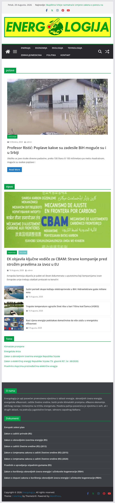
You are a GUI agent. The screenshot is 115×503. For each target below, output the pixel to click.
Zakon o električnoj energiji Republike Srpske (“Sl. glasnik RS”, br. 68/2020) (41, 361)
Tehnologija (75, 47)
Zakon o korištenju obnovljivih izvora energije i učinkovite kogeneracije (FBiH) (43, 471)
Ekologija (57, 47)
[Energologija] (7, 51)
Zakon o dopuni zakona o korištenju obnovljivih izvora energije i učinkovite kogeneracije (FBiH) (52, 477)
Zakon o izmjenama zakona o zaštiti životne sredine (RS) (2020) (36, 458)
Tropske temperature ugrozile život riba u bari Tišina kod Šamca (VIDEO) (62, 306)
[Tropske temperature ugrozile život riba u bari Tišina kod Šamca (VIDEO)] (14, 308)
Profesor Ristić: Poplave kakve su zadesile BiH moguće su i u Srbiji (56, 150)
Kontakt (65, 55)
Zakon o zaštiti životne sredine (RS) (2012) (25, 446)
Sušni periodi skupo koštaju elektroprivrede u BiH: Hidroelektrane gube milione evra (66, 291)
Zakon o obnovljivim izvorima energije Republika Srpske (32, 356)
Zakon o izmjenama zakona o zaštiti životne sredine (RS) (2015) (36, 452)
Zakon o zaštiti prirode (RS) (18, 433)
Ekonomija (41, 47)
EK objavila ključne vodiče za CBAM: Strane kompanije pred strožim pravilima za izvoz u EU (57, 261)
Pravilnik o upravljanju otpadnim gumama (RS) (28, 465)
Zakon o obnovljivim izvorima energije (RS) (25, 440)
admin (29, 142)
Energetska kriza (12, 351)
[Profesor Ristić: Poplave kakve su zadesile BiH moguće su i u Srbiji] (57, 107)
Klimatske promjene (14, 346)
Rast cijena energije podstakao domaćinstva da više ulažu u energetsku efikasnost (62, 322)
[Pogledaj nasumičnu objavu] (107, 51)
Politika (51, 55)
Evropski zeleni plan (14, 427)
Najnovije (12, 252)
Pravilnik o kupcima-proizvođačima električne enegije (31, 366)
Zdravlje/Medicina (31, 55)
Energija (25, 47)
